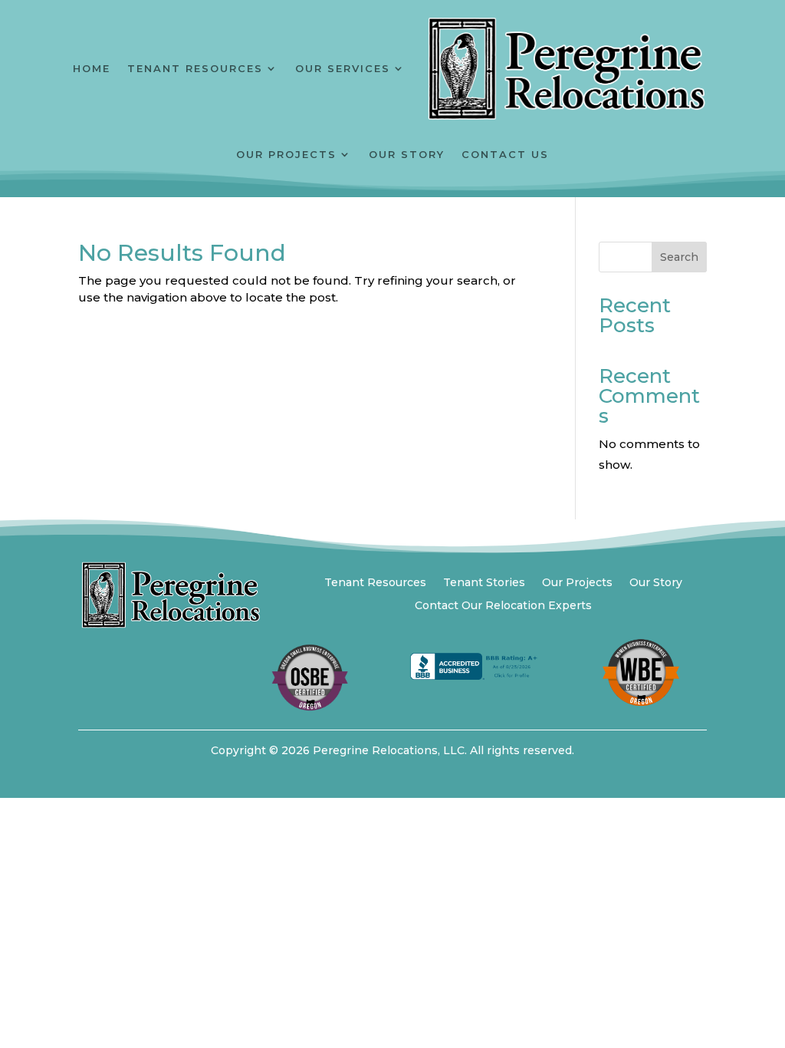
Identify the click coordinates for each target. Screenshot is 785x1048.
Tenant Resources (195, 68)
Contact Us (505, 154)
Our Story (407, 154)
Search (679, 257)
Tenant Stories (484, 583)
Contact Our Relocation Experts (503, 606)
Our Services (342, 68)
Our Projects (286, 154)
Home (91, 68)
